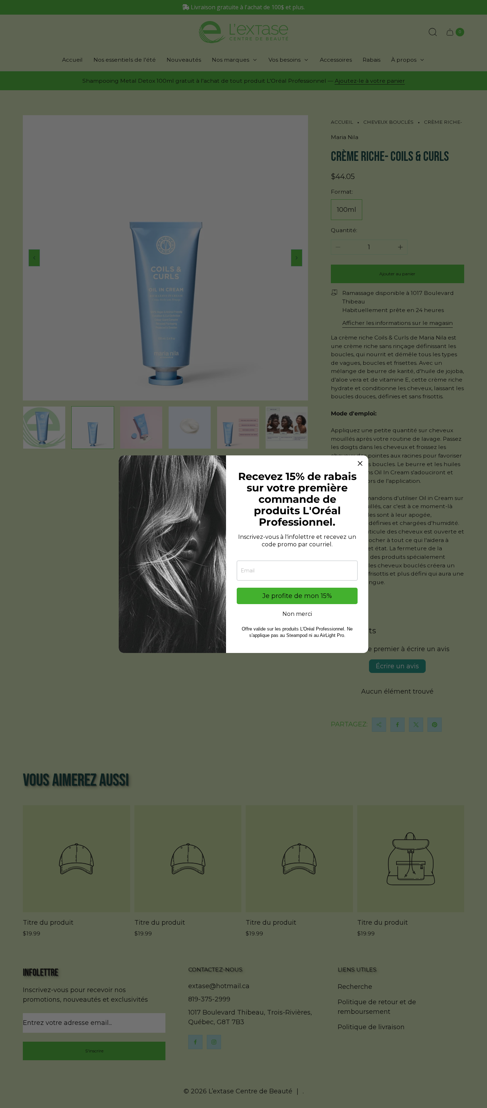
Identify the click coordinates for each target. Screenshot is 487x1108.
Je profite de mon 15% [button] (297, 596)
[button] (360, 463)
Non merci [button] (297, 614)
